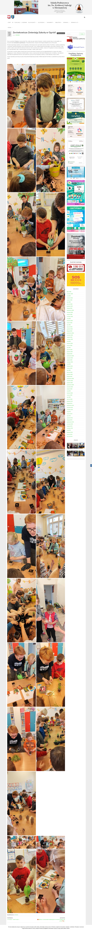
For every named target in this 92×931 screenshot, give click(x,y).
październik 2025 (70, 310)
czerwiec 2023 (70, 362)
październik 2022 (70, 378)
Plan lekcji (17, 22)
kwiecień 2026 (70, 297)
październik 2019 (70, 405)
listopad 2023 (69, 353)
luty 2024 (69, 347)
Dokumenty (50, 22)
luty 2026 (69, 302)
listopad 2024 (69, 331)
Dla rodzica (41, 22)
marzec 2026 (69, 300)
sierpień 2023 (69, 360)
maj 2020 (69, 391)
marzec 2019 (69, 413)
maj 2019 (69, 411)
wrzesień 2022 (70, 380)
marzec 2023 (69, 368)
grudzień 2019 (70, 401)
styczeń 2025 (69, 326)
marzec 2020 (69, 395)
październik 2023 (70, 355)
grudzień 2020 (70, 382)
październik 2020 (70, 384)
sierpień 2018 (69, 426)
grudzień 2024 (70, 329)
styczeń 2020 (69, 399)
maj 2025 (69, 318)
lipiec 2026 (69, 291)
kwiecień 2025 (70, 320)
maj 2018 (69, 430)
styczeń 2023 (69, 372)
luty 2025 (69, 324)
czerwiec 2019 (70, 409)
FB (12, 22)
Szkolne (16, 914)
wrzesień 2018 (70, 424)
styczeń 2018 (69, 436)
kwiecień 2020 (70, 393)
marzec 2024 (69, 345)
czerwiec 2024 (70, 339)
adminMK (18, 35)
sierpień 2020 (69, 388)
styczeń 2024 (69, 349)
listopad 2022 (69, 376)
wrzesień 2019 (70, 407)
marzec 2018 (69, 434)
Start (9, 22)
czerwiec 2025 (70, 316)
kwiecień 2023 (70, 366)
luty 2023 (69, 370)
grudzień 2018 (70, 417)
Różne (9, 27)
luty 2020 (69, 397)
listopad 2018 (69, 420)
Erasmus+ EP (74, 22)
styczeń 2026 (69, 304)
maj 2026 (69, 295)
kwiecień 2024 (70, 343)
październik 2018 (70, 422)
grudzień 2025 (70, 306)
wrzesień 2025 (70, 312)
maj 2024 (69, 341)
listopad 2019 (69, 403)
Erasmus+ (66, 22)
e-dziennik (24, 22)
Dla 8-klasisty (31, 22)
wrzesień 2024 (70, 335)
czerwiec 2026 (70, 293)
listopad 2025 (69, 308)
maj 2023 (69, 364)
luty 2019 (69, 415)
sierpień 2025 (69, 314)
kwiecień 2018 (70, 432)
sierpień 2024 (69, 337)
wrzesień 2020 (70, 386)
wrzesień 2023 (70, 357)
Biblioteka (58, 22)
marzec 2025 (69, 322)
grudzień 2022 (70, 374)
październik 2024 (70, 333)
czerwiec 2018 (70, 428)
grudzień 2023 (70, 351)
